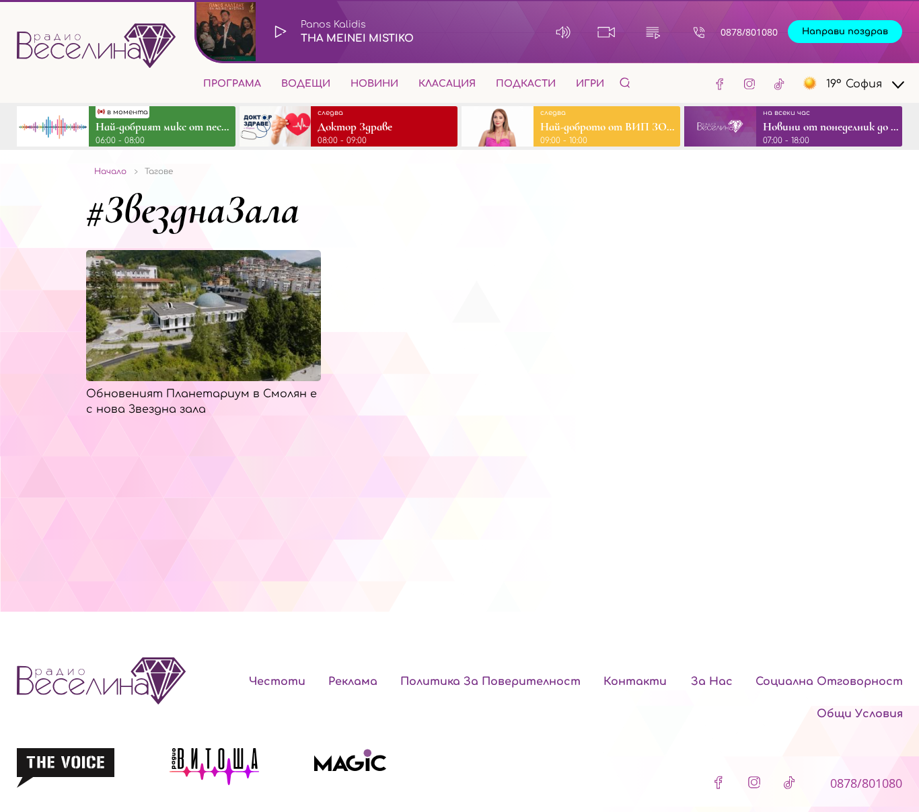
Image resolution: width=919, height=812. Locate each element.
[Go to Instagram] (749, 83)
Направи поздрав (845, 31)
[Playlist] (653, 32)
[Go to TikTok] (779, 83)
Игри (590, 84)
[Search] (625, 82)
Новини (374, 84)
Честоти (277, 682)
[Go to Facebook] (720, 83)
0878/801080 (749, 32)
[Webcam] (606, 32)
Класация (447, 84)
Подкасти (526, 84)
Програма (232, 84)
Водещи (305, 84)
